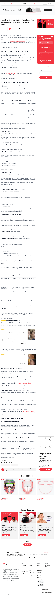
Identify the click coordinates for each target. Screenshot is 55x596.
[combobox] (45, 4)
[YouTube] (35, 557)
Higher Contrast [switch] (41, 582)
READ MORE (6, 535)
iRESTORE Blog (31, 572)
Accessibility (39, 577)
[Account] (49, 4)
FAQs (30, 570)
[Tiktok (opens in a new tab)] (9, 463)
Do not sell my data (40, 579)
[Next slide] (50, 1)
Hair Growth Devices (24, 571)
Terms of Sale (39, 572)
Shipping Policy (39, 570)
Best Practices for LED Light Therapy (44, 54)
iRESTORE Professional (23, 568)
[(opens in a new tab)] (9, 517)
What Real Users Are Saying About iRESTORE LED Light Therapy (45, 51)
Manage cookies (41, 585)
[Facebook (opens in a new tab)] (2, 463)
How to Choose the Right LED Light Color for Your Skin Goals (45, 47)
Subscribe (46, 552)
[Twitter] (39, 557)
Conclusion (41, 57)
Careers (46, 568)
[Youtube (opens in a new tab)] (7, 463)
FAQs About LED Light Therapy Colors (45, 61)
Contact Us (39, 565)
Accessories (23, 576)
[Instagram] (32, 557)
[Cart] (50, 4)
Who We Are (31, 575)
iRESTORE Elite (23, 565)
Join (46, 77)
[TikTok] (37, 557)
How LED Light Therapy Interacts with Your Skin (45, 39)
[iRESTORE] (8, 3)
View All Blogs (27, 544)
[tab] (27, 502)
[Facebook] (30, 557)
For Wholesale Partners (47, 566)
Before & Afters (24, 4)
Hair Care (22, 573)
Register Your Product (40, 575)
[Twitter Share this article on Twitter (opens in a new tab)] (11, 463)
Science (30, 565)
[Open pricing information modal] (5, 499)
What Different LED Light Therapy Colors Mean (45, 43)
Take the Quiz (24, 535)
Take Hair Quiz (46, 469)
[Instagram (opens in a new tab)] (4, 463)
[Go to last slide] (5, 1)
